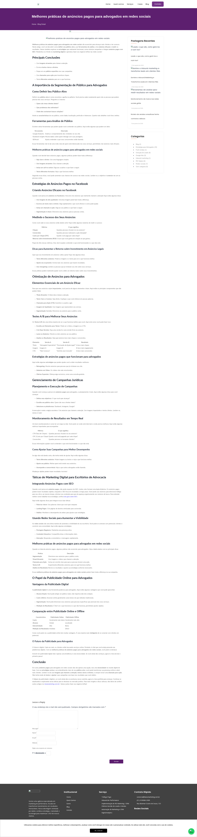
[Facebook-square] (135, 813)
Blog (147, 4)
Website (34, 743)
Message (35, 728)
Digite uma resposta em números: (42, 748)
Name (34, 733)
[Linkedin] (143, 813)
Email (34, 738)
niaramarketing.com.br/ (52, 684)
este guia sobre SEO (70, 496)
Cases (140, 4)
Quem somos (118, 4)
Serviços (130, 4)
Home (108, 4)
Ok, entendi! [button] (99, 830)
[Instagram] (139, 813)
